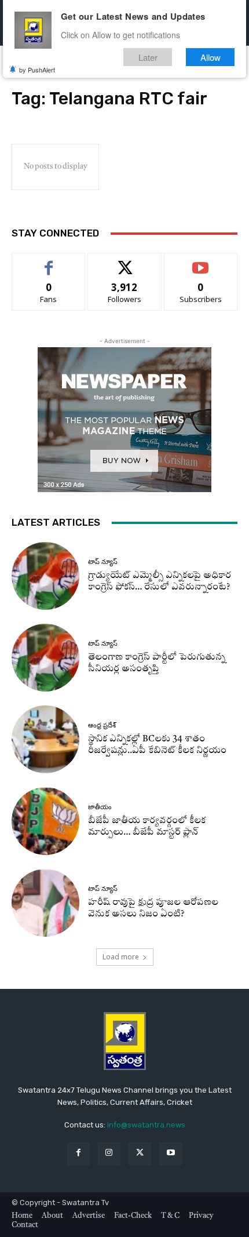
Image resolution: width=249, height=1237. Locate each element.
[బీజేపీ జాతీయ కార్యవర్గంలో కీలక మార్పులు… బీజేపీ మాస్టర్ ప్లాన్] (45, 821)
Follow (124, 261)
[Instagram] (109, 1154)
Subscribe (201, 261)
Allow (210, 57)
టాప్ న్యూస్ (103, 562)
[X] (140, 1154)
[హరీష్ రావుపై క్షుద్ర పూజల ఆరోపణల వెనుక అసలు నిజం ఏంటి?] (45, 903)
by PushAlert (37, 69)
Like (49, 261)
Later (148, 57)
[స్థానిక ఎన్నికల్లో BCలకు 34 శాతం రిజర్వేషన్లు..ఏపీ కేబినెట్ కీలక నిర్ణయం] (45, 739)
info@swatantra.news (146, 1124)
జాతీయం (100, 807)
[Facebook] (78, 1154)
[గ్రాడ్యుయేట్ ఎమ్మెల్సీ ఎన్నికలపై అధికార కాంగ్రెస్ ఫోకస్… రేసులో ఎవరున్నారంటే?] (45, 576)
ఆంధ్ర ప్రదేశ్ (102, 725)
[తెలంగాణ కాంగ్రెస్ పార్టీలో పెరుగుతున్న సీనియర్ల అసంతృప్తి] (45, 658)
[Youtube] (170, 1154)
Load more (120, 957)
